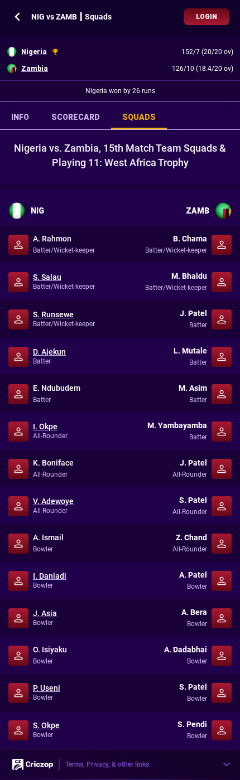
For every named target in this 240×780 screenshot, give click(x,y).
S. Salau (47, 277)
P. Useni (46, 688)
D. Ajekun (49, 351)
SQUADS (139, 117)
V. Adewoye (53, 501)
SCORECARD (75, 117)
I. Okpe (45, 426)
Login (206, 17)
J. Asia (45, 613)
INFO (20, 117)
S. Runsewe (53, 314)
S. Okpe (46, 725)
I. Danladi (49, 575)
